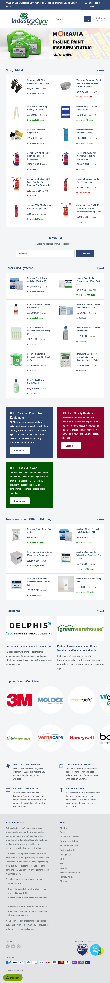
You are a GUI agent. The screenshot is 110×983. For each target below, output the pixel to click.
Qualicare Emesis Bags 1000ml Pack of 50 (86, 131)
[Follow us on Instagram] (19, 946)
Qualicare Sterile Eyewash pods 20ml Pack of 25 (38, 279)
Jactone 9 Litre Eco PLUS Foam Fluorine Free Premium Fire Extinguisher (39, 182)
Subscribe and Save (69, 845)
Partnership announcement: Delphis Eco (29, 645)
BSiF (62, 859)
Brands (63, 868)
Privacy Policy (66, 876)
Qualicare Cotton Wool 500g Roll (88, 580)
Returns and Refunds (69, 841)
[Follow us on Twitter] (13, 946)
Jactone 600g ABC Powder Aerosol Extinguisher (39, 207)
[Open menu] (7, 19)
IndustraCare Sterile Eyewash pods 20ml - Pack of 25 (88, 281)
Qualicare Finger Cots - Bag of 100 (39, 530)
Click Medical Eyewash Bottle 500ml (37, 382)
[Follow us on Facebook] (8, 946)
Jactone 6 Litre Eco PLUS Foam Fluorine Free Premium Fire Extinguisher (88, 208)
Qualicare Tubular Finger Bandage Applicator (38, 108)
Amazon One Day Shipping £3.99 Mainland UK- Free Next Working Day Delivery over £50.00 (42, 5)
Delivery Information (69, 836)
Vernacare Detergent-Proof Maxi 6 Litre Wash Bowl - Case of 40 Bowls (88, 83)
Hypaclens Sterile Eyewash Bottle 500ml (88, 329)
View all (101, 70)
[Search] (87, 19)
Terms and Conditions (70, 872)
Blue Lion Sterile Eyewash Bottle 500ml (38, 306)
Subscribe (85, 253)
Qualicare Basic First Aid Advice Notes (87, 108)
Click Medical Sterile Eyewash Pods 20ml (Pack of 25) (38, 357)
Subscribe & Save (94, 5)
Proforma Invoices (68, 850)
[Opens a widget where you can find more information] (13, 978)
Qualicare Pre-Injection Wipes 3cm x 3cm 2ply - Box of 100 (88, 555)
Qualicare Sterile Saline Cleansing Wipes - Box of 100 (38, 581)
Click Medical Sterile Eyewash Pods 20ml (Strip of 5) (38, 330)
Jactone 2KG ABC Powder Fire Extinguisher (88, 180)
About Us (64, 827)
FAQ (62, 863)
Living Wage (65, 854)
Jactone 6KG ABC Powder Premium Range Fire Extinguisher (87, 156)
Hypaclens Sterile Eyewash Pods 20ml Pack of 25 (88, 306)
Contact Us (65, 832)
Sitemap (64, 881)
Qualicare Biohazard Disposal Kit (36, 131)
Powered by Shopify (14, 974)
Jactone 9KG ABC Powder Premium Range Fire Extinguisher (38, 156)
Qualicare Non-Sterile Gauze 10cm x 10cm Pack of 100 (39, 554)
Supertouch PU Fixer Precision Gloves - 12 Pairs (39, 82)
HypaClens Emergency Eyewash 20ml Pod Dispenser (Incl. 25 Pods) (87, 357)
